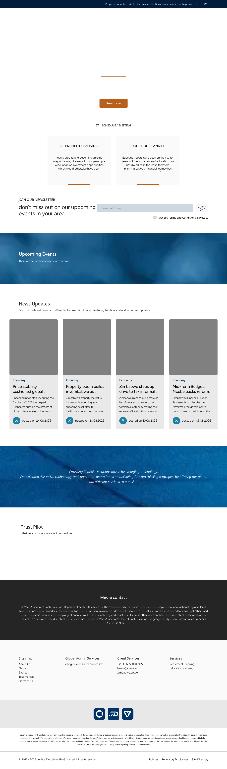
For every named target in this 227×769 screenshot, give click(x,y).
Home (79, 16)
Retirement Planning (182, 664)
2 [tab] (115, 114)
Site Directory (200, 759)
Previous (12, 85)
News (107, 16)
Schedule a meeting (116, 125)
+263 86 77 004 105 (130, 664)
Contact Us (173, 16)
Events (137, 16)
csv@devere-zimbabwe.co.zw (84, 664)
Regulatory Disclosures (175, 759)
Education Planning (181, 668)
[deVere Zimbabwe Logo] (35, 17)
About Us (93, 16)
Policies (153, 759)
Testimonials (154, 16)
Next (214, 85)
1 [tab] (110, 114)
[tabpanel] (113, 85)
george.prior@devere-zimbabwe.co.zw (175, 619)
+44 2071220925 (113, 623)
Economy (19, 380)
